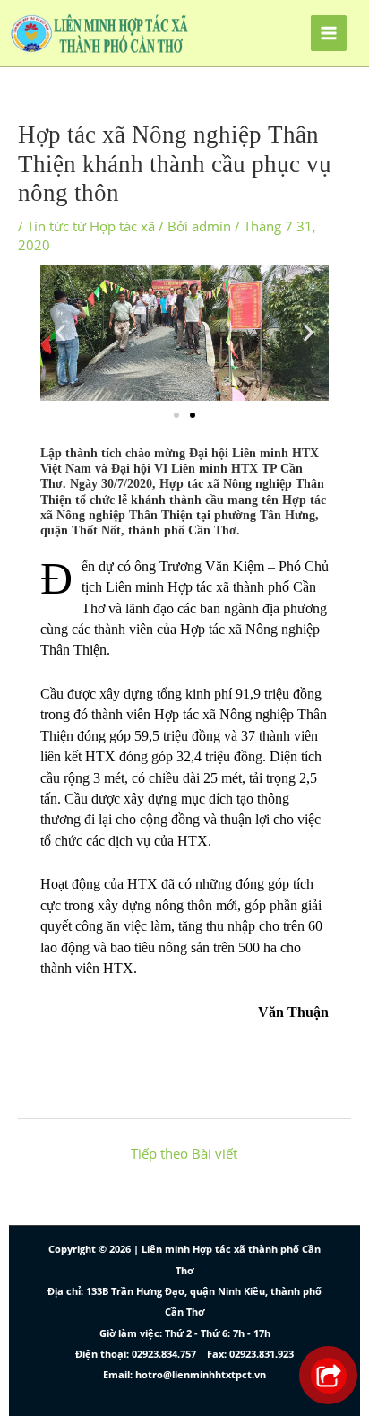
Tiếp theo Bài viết (184, 1153)
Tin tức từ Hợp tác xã (91, 226)
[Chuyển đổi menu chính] (329, 33)
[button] (60, 332)
